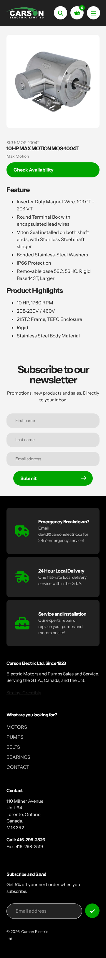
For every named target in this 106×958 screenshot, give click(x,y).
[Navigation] (93, 12)
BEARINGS (18, 757)
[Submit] (92, 910)
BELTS (13, 747)
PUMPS (15, 737)
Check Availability (34, 170)
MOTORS (16, 727)
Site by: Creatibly (23, 692)
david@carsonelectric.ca (60, 534)
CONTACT (17, 767)
